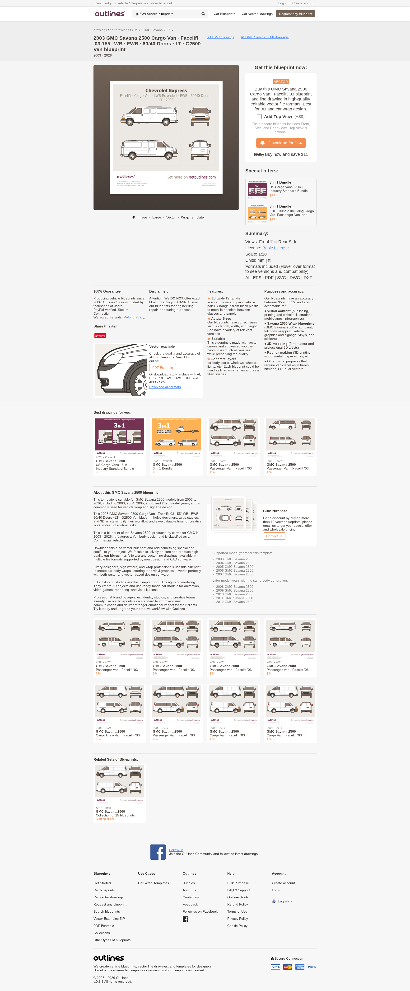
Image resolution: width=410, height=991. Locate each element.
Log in (283, 3)
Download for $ (283, 143)
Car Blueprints (224, 14)
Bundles (189, 883)
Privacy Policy (237, 918)
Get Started (102, 883)
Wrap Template (192, 217)
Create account (303, 3)
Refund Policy (134, 317)
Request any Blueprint (295, 14)
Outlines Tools (237, 897)
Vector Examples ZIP (109, 918)
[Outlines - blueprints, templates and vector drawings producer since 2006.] (110, 13)
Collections (101, 933)
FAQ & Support (238, 890)
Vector (171, 217)
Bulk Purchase (238, 883)
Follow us (176, 850)
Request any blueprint (109, 904)
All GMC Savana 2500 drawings (265, 37)
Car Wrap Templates (153, 883)
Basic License (275, 248)
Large (156, 217)
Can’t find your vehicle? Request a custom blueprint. (134, 3)
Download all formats (165, 387)
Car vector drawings (108, 897)
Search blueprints (106, 911)
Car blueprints (104, 890)
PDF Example (162, 368)
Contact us (274, 536)
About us (189, 890)
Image (142, 217)
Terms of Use (237, 911)
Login (276, 890)
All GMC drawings (220, 37)
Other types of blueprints (111, 940)
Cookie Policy (237, 926)
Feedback (190, 904)
